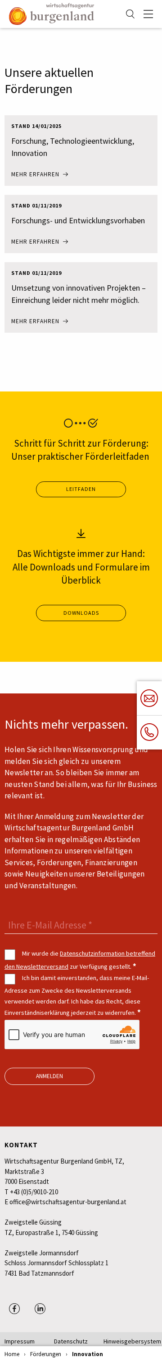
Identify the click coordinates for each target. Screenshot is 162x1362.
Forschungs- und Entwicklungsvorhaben (78, 220)
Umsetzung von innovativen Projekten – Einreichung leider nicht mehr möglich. (78, 294)
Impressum (19, 1341)
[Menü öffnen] (148, 14)
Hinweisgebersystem (128, 1341)
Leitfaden (81, 488)
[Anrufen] (149, 732)
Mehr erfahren (35, 174)
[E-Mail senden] (149, 698)
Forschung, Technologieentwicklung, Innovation (72, 147)
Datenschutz (71, 1341)
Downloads (81, 612)
